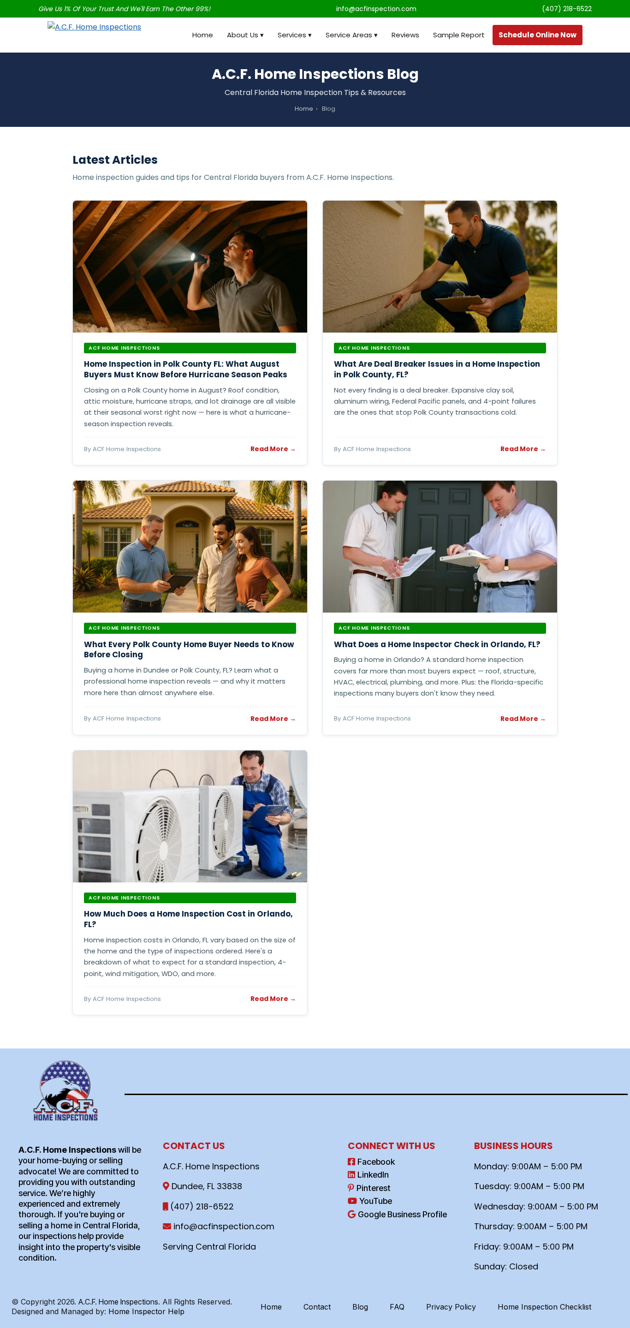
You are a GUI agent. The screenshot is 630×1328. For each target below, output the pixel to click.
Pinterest (374, 1188)
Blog (360, 1306)
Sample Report (459, 35)
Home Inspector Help (146, 1311)
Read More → (273, 448)
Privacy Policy (451, 1306)
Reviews (405, 35)
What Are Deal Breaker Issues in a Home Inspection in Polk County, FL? (437, 369)
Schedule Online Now (538, 35)
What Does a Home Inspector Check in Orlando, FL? (437, 644)
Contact (317, 1306)
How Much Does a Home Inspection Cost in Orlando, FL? (188, 919)
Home (202, 35)
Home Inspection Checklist (544, 1306)
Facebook (376, 1162)
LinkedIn (373, 1174)
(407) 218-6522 (567, 8)
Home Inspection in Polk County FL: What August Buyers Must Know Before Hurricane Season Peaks (185, 369)
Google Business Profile (402, 1214)
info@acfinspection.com (376, 8)
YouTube (375, 1201)
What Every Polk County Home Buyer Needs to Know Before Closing (189, 650)
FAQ (397, 1306)
